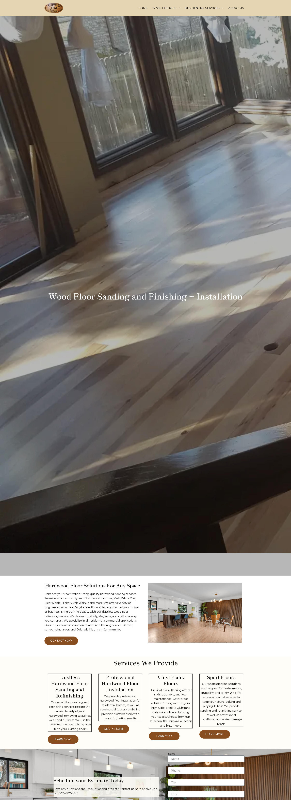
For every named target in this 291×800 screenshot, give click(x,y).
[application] (178, 8)
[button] (166, 8)
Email (171, 789)
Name (171, 753)
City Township (176, 777)
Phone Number (177, 765)
